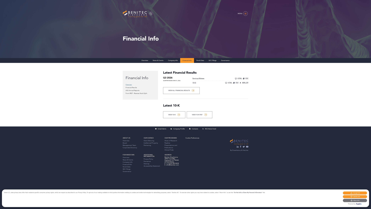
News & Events (158, 60)
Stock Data (200, 60)
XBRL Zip (245, 83)
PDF (246, 78)
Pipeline (167, 143)
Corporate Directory (130, 148)
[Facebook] (240, 146)
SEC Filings (212, 60)
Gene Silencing (149, 141)
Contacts (193, 129)
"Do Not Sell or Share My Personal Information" (247, 192)
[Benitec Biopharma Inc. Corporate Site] (239, 142)
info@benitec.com (172, 165)
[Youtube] (247, 146)
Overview (144, 60)
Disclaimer (147, 161)
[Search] (151, 13)
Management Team (129, 145)
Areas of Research (171, 141)
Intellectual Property (151, 143)
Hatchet (245, 150)
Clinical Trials (169, 150)
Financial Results (131, 88)
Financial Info (187, 60)
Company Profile (177, 129)
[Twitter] (244, 146)
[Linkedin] (238, 146)
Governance (225, 60)
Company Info (173, 60)
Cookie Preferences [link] (192, 138)
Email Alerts (160, 129)
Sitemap (146, 164)
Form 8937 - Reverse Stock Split (136, 93)
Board (125, 143)
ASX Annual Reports (132, 90)
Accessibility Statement (152, 166)
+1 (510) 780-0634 (172, 163)
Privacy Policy (148, 159)
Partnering (147, 145)
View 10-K (172, 115)
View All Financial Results (179, 90)
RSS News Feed (209, 129)
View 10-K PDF (197, 115)
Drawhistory (236, 150)
